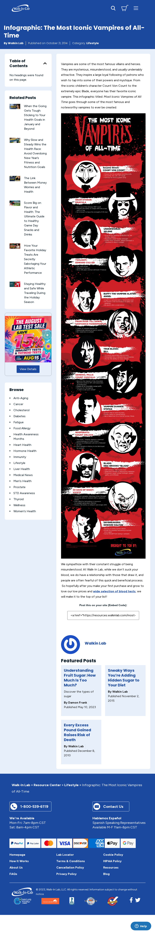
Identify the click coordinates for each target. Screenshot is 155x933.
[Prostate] (9, 487)
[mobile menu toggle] (136, 8)
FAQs (13, 874)
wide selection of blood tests (114, 591)
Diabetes (19, 416)
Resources (111, 867)
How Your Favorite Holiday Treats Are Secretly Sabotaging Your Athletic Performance (35, 259)
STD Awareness (24, 493)
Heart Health (22, 445)
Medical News (23, 475)
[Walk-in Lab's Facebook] (131, 901)
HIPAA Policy (112, 861)
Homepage (17, 854)
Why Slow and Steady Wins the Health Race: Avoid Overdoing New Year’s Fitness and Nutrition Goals (35, 153)
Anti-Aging (20, 398)
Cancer (18, 404)
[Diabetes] (9, 416)
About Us (16, 867)
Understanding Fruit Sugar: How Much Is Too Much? (80, 678)
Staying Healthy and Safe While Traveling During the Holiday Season (35, 293)
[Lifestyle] (9, 462)
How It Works (19, 861)
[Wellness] (9, 505)
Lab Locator (65, 854)
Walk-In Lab (21, 785)
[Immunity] (9, 456)
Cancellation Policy (70, 867)
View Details (28, 369)
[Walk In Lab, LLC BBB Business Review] (71, 901)
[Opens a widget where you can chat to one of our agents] (140, 926)
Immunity (19, 457)
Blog (106, 874)
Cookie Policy (113, 854)
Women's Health (24, 511)
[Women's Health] (9, 511)
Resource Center (47, 785)
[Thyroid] (9, 499)
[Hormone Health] (9, 450)
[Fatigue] (9, 422)
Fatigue (18, 422)
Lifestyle (92, 43)
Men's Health (22, 481)
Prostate (19, 487)
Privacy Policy (66, 874)
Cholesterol (21, 410)
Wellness (19, 505)
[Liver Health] (9, 468)
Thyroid (18, 499)
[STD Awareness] (9, 493)
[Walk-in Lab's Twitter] (138, 901)
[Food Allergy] (9, 428)
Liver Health (21, 469)
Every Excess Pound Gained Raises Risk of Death (77, 732)
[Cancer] (9, 404)
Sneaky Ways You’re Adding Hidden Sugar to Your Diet (123, 678)
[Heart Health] (9, 444)
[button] (45, 63)
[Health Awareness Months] (9, 436)
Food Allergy (21, 428)
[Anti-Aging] (9, 398)
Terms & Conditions (70, 861)
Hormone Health (24, 451)
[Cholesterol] (9, 410)
